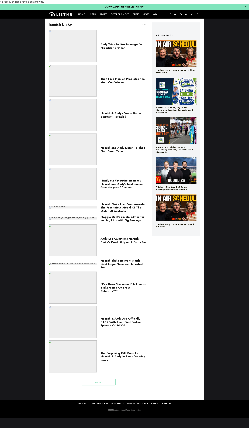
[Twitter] (175, 14)
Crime (136, 14)
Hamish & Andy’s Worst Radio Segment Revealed (121, 115)
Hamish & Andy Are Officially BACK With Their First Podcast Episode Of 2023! (121, 322)
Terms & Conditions (98, 404)
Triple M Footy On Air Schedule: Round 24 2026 (175, 225)
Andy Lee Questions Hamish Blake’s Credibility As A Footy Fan (124, 240)
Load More (99, 382)
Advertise (166, 404)
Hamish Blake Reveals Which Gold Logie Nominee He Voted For (122, 264)
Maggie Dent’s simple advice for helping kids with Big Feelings (122, 218)
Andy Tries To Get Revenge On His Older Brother (122, 46)
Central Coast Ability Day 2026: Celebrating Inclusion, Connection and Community (174, 110)
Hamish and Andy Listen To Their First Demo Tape (123, 149)
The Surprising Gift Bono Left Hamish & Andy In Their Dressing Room (123, 356)
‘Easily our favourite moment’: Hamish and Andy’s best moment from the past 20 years (123, 184)
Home (81, 14)
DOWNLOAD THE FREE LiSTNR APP (124, 6)
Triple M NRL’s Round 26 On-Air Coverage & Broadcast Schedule (171, 188)
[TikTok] (192, 14)
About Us (82, 404)
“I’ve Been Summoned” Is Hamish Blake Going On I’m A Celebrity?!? (123, 287)
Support (155, 404)
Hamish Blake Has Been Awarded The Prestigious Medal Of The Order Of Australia (123, 207)
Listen (92, 14)
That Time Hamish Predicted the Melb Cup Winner (123, 80)
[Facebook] (170, 14)
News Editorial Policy (137, 404)
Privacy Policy (117, 404)
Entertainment (119, 14)
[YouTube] (186, 14)
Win (155, 14)
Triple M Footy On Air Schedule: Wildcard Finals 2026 (176, 71)
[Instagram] (180, 14)
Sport (103, 14)
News (146, 14)
